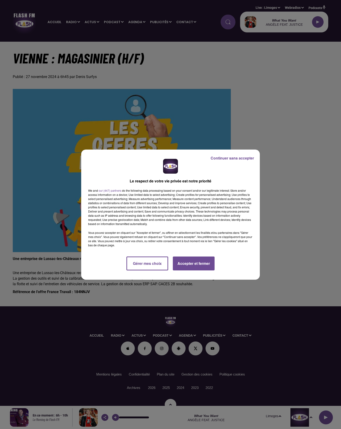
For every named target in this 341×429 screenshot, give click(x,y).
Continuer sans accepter (232, 158)
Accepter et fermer (193, 263)
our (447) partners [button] (110, 190)
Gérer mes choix (147, 263)
